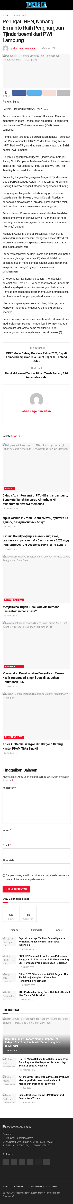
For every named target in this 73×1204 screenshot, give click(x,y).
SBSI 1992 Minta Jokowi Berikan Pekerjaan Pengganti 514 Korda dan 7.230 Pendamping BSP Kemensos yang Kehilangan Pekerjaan (44, 959)
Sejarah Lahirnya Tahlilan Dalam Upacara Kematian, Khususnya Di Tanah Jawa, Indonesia (42, 941)
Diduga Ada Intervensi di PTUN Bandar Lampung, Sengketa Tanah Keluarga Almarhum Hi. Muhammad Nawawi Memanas (35, 500)
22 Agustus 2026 (27, 1070)
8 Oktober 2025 (11, 509)
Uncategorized (19, 15)
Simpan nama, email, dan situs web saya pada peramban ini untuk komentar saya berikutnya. (37, 877)
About (6, 1186)
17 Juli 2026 (25, 1088)
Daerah (9, 488)
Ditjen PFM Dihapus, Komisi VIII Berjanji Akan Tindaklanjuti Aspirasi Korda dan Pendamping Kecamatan (44, 977)
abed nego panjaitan (24, 48)
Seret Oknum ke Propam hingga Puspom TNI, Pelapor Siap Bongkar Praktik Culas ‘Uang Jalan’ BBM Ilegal (33, 1042)
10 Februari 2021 (48, 48)
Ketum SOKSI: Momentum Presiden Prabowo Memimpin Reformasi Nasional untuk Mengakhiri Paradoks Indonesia (44, 1080)
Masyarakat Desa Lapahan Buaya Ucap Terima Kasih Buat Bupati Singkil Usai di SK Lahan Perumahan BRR (33, 678)
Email (7, 845)
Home (5, 15)
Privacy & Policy (36, 1186)
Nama (7, 830)
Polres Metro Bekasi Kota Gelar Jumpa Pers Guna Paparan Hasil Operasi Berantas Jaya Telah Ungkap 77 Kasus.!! (43, 1062)
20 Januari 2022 (11, 753)
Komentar (9, 787)
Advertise (18, 1186)
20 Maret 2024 (10, 527)
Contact (53, 1186)
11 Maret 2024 (10, 549)
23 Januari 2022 (11, 687)
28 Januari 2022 (11, 616)
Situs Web (8, 860)
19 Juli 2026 (11, 1050)
